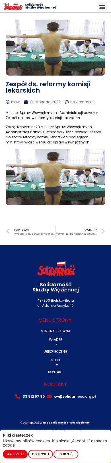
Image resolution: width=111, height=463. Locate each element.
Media (56, 360)
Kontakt (55, 372)
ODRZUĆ (66, 454)
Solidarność (40, 6)
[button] (102, 6)
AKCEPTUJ (15, 454)
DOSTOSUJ (40, 454)
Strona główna (55, 331)
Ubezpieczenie (55, 351)
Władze (55, 339)
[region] (55, 446)
